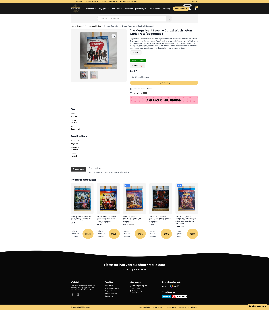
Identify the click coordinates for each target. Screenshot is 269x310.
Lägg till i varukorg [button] (88, 233)
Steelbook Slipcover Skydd (135, 8)
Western (74, 116)
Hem (72, 26)
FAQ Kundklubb (144, 307)
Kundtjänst (194, 1)
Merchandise (155, 8)
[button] (113, 36)
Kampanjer (109, 296)
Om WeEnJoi (157, 307)
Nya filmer (90, 8)
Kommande (117, 8)
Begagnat (103, 8)
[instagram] (78, 294)
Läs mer (135, 52)
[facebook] (73, 294)
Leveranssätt (184, 307)
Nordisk (74, 156)
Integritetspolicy (171, 307)
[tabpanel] (143, 170)
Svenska (74, 150)
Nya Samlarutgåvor (112, 288)
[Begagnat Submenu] (108, 8)
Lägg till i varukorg (164, 83)
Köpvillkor (194, 307)
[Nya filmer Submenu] (95, 8)
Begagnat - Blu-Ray (112, 291)
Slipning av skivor (111, 293)
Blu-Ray (74, 123)
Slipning (166, 8)
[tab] (78, 169)
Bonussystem (181, 8)
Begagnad (75, 129)
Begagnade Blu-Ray (94, 26)
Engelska (74, 143)
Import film (109, 286)
